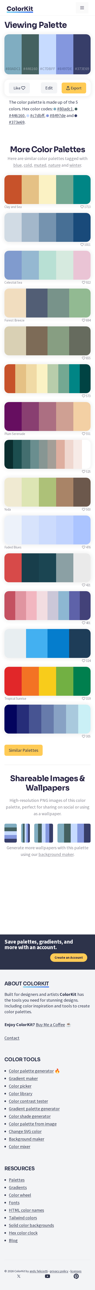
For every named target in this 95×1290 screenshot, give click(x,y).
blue (17, 165)
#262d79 (22, 728)
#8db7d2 (63, 615)
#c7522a (13, 199)
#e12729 (13, 691)
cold (28, 165)
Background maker (26, 1139)
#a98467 (65, 501)
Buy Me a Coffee (50, 1024)
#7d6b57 (36, 350)
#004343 (85, 388)
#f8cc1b (47, 691)
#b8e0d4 (47, 275)
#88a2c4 (59, 728)
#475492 (35, 728)
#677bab (47, 728)
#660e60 (13, 426)
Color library (20, 1093)
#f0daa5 (31, 388)
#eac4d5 (82, 275)
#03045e (10, 728)
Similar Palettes (23, 750)
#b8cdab (53, 388)
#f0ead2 (13, 501)
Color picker (20, 1086)
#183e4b (30, 577)
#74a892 (65, 199)
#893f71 (30, 426)
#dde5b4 (30, 501)
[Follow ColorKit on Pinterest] (76, 1276)
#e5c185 (30, 199)
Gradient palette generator (34, 1108)
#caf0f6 (84, 728)
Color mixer (19, 1146)
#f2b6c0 (31, 615)
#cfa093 (65, 426)
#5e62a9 (74, 615)
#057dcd (58, 653)
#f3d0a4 (82, 426)
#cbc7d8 (53, 615)
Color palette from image (33, 1123)
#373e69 (17, 122)
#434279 (85, 615)
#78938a (58, 312)
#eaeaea (82, 577)
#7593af (47, 237)
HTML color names (26, 1210)
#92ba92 (79, 312)
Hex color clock (23, 1232)
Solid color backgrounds (31, 1225)
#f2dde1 (42, 615)
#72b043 (64, 691)
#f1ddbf (15, 312)
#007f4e (82, 691)
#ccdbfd (47, 539)
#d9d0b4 (15, 350)
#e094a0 (20, 615)
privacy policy (59, 1271)
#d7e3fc (30, 539)
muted (40, 165)
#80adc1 (65, 108)
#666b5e (79, 350)
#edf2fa (13, 539)
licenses (76, 1271)
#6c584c (82, 501)
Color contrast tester (28, 1101)
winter (75, 165)
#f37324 (30, 691)
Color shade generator (30, 1116)
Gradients (18, 1187)
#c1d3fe (64, 539)
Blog (13, 1240)
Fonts (14, 1202)
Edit (49, 88)
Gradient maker (23, 1078)
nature (54, 165)
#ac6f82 (47, 426)
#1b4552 (47, 577)
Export (76, 88)
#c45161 (9, 615)
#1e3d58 (79, 653)
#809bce (13, 275)
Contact (11, 1038)
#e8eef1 (15, 653)
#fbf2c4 (47, 199)
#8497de (58, 115)
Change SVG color (25, 1131)
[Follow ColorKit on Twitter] (18, 1276)
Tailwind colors (23, 1217)
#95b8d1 (30, 275)
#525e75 (36, 312)
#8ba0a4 (64, 577)
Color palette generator (31, 1071)
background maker (56, 854)
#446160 (17, 115)
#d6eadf (65, 275)
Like (17, 88)
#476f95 (65, 237)
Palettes (17, 1180)
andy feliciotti (39, 1271)
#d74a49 (13, 577)
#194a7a (82, 237)
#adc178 (47, 501)
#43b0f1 (36, 653)
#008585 (82, 199)
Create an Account (69, 957)
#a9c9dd (72, 728)
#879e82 (58, 350)
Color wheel (20, 1195)
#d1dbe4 (13, 237)
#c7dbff (37, 115)
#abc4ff (82, 539)
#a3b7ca (30, 237)
